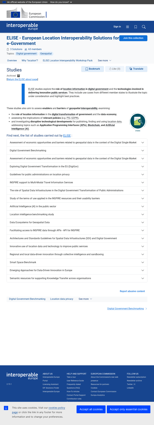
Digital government (26, 53)
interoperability (89, 108)
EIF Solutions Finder (51, 388)
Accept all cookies (91, 409)
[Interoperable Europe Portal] (22, 26)
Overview (12, 60)
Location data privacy (61, 299)
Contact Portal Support (76, 395)
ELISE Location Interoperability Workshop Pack (67, 60)
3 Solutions (16, 49)
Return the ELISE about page (22, 79)
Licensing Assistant (51, 384)
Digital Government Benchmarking (27, 299)
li (31, 92)
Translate (138, 68)
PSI (68, 117)
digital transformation (63, 114)
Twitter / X (131, 384)
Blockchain (94, 125)
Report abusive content (132, 291)
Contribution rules (74, 399)
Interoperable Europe (51, 391)
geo (71, 108)
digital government (98, 89)
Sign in (117, 26)
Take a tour (71, 377)
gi (128, 89)
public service (58, 92)
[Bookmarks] (135, 27)
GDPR (74, 117)
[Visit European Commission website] (28, 12)
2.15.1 (9, 384)
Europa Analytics (98, 395)
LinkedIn (130, 388)
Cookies (94, 388)
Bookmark (94, 68)
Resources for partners (100, 384)
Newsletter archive (134, 381)
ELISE (31, 89)
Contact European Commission (103, 391)
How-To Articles (73, 391)
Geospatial (46, 53)
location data (115, 121)
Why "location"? (30, 60)
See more (103, 60)
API (83, 125)
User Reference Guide (75, 381)
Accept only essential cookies (128, 409)
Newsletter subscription (136, 377)
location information (74, 89)
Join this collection (133, 38)
